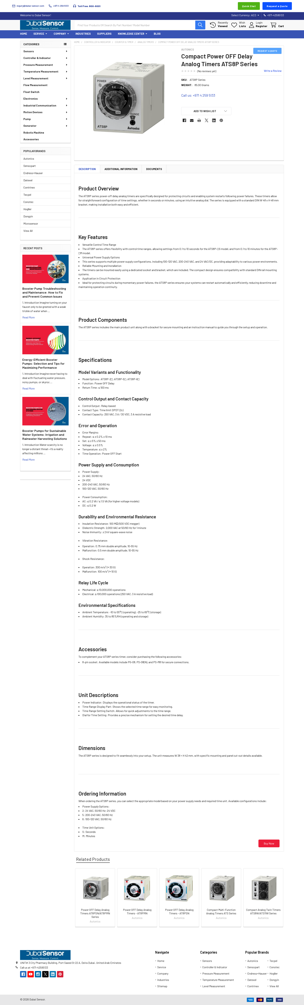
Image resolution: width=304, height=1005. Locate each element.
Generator (29, 125)
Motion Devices (32, 112)
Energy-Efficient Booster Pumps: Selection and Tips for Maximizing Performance (43, 363)
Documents (154, 169)
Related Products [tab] (93, 859)
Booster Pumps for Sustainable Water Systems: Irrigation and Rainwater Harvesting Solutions (44, 435)
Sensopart (29, 165)
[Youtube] (30, 974)
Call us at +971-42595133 (34, 967)
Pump (27, 119)
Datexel (27, 180)
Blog (157, 33)
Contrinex (29, 187)
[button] (206, 111)
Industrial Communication (39, 105)
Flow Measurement (35, 85)
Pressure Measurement (38, 64)
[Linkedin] (214, 120)
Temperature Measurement (40, 71)
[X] (206, 120)
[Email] (192, 120)
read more (28, 317)
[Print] (199, 120)
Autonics (28, 158)
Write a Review (273, 70)
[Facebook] (184, 120)
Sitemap (162, 986)
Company (60, 33)
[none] (126, 98)
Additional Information (120, 169)
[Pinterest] (221, 120)
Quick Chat (249, 6)
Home (23, 33)
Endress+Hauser (33, 173)
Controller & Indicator (37, 57)
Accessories (31, 139)
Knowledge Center (131, 33)
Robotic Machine (33, 132)
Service (38, 33)
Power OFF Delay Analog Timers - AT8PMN (137, 911)
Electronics (30, 98)
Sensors (28, 51)
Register (261, 26)
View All (28, 230)
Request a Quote (277, 6)
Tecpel (27, 194)
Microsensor (30, 223)
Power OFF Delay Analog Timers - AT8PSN (179, 911)
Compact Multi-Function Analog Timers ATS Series (221, 911)
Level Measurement (35, 78)
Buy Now (269, 843)
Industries (83, 33)
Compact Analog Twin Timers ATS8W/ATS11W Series (263, 911)
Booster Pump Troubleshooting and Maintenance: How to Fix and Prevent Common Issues (44, 292)
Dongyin (28, 216)
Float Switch (31, 91)
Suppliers (104, 33)
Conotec (28, 201)
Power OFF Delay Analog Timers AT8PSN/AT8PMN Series (95, 913)
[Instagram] (38, 974)
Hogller (27, 209)
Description (87, 169)
